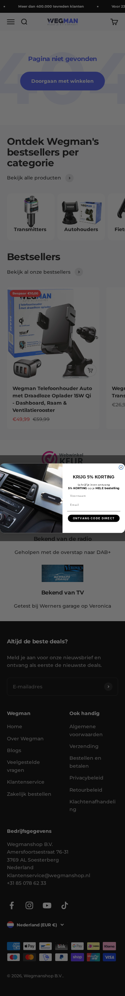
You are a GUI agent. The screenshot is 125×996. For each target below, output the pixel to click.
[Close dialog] (121, 467)
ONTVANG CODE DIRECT (94, 518)
